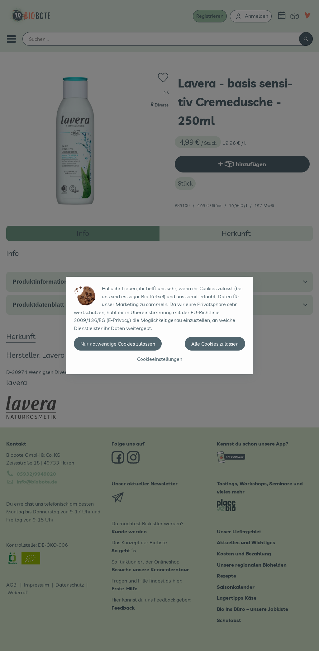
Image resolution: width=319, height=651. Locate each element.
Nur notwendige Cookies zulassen (117, 344)
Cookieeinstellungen (159, 359)
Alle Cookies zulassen (215, 344)
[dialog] (159, 325)
